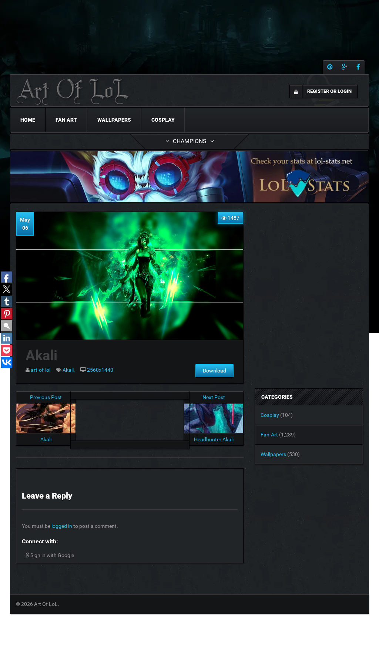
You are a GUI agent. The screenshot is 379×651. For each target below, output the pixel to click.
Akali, (69, 370)
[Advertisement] (130, 417)
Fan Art (66, 120)
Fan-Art (269, 435)
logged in (61, 526)
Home (27, 120)
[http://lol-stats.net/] (189, 176)
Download (214, 371)
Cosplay (163, 120)
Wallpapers (114, 120)
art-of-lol (40, 370)
